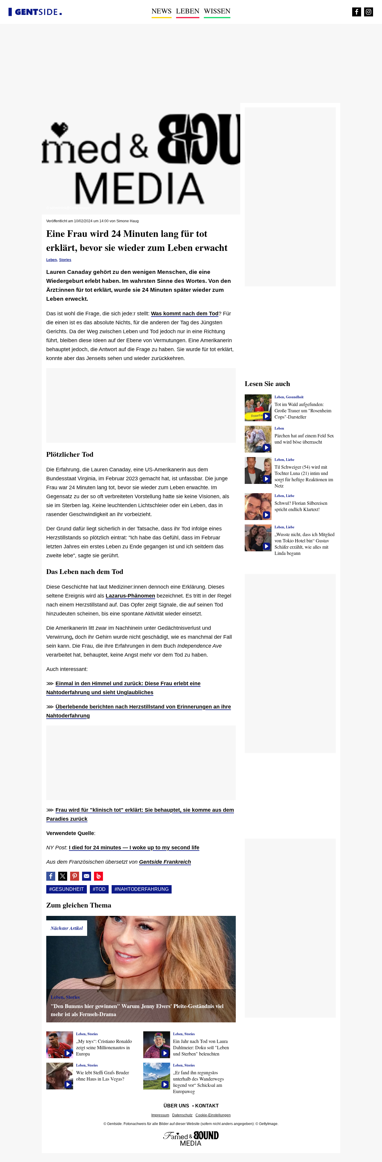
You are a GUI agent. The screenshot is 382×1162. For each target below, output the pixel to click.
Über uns (176, 1105)
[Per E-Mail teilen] (86, 876)
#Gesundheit (66, 889)
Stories (65, 260)
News (162, 11)
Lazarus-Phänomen (130, 596)
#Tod (99, 889)
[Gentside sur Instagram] (368, 11)
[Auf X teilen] (62, 876)
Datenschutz (182, 1115)
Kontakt (207, 1105)
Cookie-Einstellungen (213, 1115)
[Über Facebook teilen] (50, 876)
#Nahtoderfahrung (142, 889)
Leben (187, 11)
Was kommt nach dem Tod (184, 314)
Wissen (217, 11)
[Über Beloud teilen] (98, 876)
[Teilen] (74, 876)
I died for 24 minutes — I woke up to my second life (134, 848)
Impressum (160, 1115)
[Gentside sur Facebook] (356, 11)
